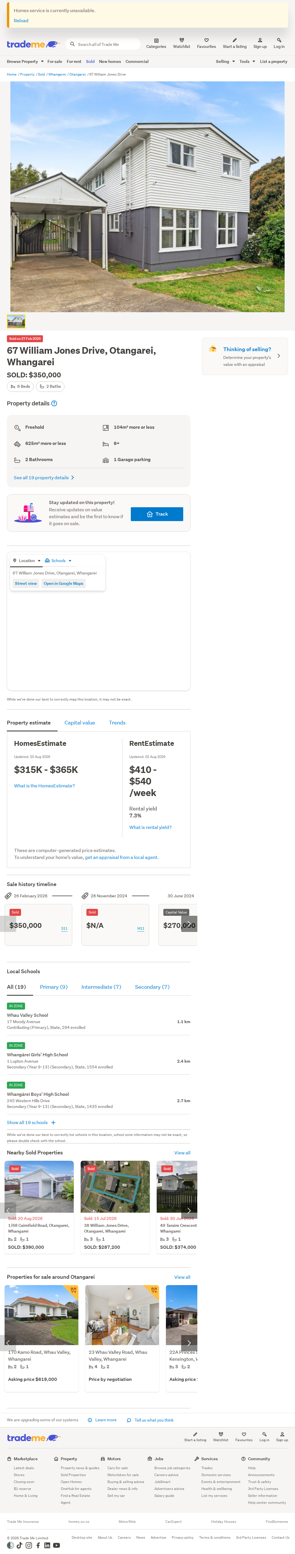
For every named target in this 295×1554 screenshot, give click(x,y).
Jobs (158, 1458)
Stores (19, 1474)
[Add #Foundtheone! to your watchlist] (70, 1293)
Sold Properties (73, 1474)
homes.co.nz (79, 1521)
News (140, 1537)
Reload (21, 20)
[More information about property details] (54, 403)
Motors (114, 1458)
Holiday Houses (223, 1521)
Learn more (106, 1419)
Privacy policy (183, 1537)
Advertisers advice (169, 1488)
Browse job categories (172, 1467)
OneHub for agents (76, 1488)
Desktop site (82, 1537)
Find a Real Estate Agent (75, 1499)
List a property (274, 61)
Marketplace (26, 1458)
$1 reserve (22, 1488)
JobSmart (162, 1481)
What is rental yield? (150, 827)
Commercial (137, 61)
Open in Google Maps (63, 583)
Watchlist (220, 1439)
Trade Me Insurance (23, 1521)
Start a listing (195, 1439)
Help (252, 1467)
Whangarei (57, 74)
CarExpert (173, 1521)
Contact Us (281, 1537)
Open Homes (71, 1481)
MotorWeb (127, 1521)
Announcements (261, 1474)
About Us (105, 1537)
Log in (279, 46)
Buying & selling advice (125, 1481)
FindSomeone (277, 1521)
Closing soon (24, 1481)
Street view (26, 583)
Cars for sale (117, 1467)
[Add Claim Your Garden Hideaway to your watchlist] (151, 1293)
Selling (223, 61)
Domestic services (216, 1474)
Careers (124, 1537)
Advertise (158, 1537)
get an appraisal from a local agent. (122, 857)
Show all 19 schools (28, 1122)
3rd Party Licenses (263, 1488)
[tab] (26, 561)
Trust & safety (259, 1481)
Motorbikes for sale (123, 1474)
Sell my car (116, 1495)
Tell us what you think (154, 1420)
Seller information (262, 1495)
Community (259, 1458)
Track (162, 514)
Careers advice (166, 1474)
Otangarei (78, 74)
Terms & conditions (214, 1537)
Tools (244, 61)
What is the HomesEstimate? (44, 785)
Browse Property (23, 61)
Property (27, 74)
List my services (214, 1495)
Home (12, 74)
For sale (55, 61)
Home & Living (25, 1495)
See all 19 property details (41, 477)
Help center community (267, 1502)
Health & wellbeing (216, 1488)
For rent (74, 61)
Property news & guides (80, 1467)
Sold (90, 61)
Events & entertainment (221, 1481)
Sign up (260, 46)
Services (209, 1458)
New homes (110, 61)
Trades (207, 1467)
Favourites (244, 1439)
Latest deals (24, 1467)
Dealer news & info (122, 1488)
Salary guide (164, 1495)
